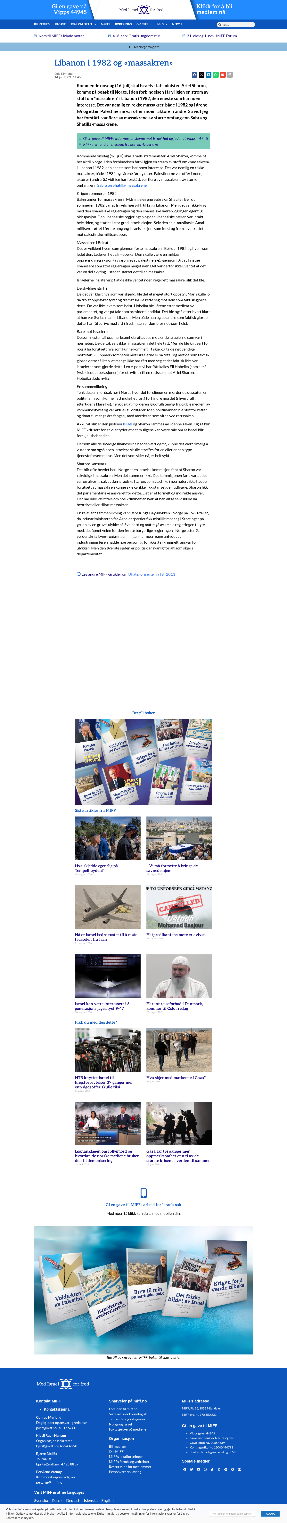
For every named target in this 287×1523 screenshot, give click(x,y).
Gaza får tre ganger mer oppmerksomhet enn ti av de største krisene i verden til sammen (178, 1156)
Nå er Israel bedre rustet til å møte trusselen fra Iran (106, 937)
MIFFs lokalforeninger (126, 1456)
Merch (177, 24)
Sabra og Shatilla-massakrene (122, 185)
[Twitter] (192, 1469)
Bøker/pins (123, 24)
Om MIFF (116, 1451)
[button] (201, 75)
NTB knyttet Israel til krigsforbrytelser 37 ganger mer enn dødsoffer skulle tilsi (104, 1083)
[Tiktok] (212, 1469)
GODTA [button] (270, 1513)
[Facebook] (185, 1469)
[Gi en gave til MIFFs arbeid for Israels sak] (143, 1193)
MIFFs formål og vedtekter (129, 1461)
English (107, 1500)
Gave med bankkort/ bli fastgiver (212, 1438)
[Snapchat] (233, 1469)
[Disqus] (143, 639)
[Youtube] (198, 1469)
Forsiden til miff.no (123, 1409)
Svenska (41, 1500)
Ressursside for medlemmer (130, 1466)
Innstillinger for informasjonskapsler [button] (232, 1513)
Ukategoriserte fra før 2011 (151, 574)
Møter (106, 24)
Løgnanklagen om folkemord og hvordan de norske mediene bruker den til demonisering (107, 1156)
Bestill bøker (143, 713)
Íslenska (91, 1500)
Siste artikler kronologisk (128, 1414)
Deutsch (73, 1500)
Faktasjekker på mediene (127, 1429)
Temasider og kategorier (127, 1419)
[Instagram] (205, 1469)
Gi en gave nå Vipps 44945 (69, 9)
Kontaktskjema (57, 1409)
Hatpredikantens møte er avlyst (175, 935)
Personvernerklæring (125, 1472)
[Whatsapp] (219, 1469)
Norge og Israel (120, 1424)
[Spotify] (226, 1469)
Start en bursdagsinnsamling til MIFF (214, 1452)
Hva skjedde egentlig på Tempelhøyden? (96, 868)
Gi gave (60, 24)
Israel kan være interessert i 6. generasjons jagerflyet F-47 (102, 1006)
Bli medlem (42, 24)
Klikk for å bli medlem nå (214, 9)
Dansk (57, 1500)
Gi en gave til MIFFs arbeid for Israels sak (143, 1205)
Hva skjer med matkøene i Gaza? (176, 1078)
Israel (127, 424)
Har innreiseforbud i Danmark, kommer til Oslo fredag (174, 1006)
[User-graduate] (239, 1469)
